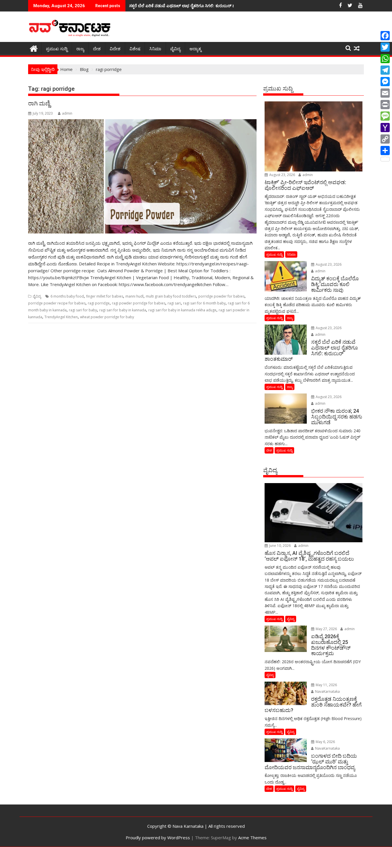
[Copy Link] (385, 139)
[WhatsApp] (385, 58)
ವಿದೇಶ (115, 48)
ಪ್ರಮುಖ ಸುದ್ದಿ (56, 48)
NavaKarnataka (327, 691)
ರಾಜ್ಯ (80, 48)
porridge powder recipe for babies (57, 303)
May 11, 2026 (326, 684)
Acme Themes (252, 837)
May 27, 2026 (326, 628)
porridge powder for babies (221, 296)
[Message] (385, 116)
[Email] (385, 93)
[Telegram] (385, 70)
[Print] (385, 104)
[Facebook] (385, 35)
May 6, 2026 (325, 741)
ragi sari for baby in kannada (122, 310)
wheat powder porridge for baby (107, 317)
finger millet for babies (104, 296)
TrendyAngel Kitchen (61, 317)
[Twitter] (385, 47)
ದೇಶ (97, 48)
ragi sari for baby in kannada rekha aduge (182, 310)
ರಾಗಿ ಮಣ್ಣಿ (39, 103)
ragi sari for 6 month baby (204, 303)
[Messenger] (385, 81)
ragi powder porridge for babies (138, 303)
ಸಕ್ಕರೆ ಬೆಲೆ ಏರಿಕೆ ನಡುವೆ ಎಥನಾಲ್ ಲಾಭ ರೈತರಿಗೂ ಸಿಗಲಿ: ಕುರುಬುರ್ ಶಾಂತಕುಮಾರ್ (191, 5)
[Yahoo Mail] (385, 127)
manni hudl (134, 296)
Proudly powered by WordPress (158, 837)
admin (67, 113)
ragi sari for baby (83, 310)
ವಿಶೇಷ (134, 48)
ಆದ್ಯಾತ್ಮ (195, 48)
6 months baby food (67, 296)
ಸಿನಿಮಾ (155, 48)
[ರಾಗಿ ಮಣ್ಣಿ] (142, 176)
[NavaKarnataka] (33, 47)
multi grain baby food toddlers (171, 296)
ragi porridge (99, 303)
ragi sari (174, 303)
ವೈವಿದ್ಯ (175, 48)
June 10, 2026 (279, 545)
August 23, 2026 (281, 174)
